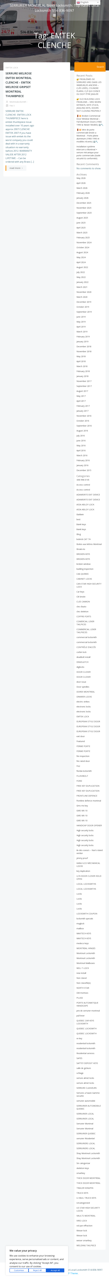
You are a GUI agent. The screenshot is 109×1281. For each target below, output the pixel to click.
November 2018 (83, 351)
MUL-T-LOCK (82, 968)
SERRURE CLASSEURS (86, 1088)
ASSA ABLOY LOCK (85, 504)
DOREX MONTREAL (85, 691)
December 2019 (83, 302)
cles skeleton (82, 611)
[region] (37, 1260)
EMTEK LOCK (12, 67)
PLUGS (79, 997)
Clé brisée (80, 596)
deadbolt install (83, 657)
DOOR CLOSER (83, 672)
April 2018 (81, 361)
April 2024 (81, 262)
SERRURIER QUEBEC (86, 1133)
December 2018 (83, 346)
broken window (83, 564)
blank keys (81, 524)
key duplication (83, 871)
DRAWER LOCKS (84, 696)
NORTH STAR (82, 988)
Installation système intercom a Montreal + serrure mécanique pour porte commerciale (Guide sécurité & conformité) (88, 152)
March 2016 (81, 455)
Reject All (37, 1270)
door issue (81, 681)
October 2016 (82, 420)
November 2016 (83, 415)
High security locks (85, 830)
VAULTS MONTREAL (86, 1215)
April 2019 (81, 326)
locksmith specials (84, 918)
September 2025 (84, 212)
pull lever (80, 1015)
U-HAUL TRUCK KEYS (86, 1198)
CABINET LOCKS (84, 578)
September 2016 (84, 425)
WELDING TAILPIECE (86, 1245)
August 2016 (82, 430)
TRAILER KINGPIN (84, 1188)
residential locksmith (85, 1043)
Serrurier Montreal (84, 1123)
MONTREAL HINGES (85, 948)
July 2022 (80, 272)
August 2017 (82, 391)
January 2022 (82, 282)
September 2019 (84, 311)
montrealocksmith (17, 101)
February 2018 (83, 371)
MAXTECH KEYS (83, 933)
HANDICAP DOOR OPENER (89, 825)
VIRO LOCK (81, 1220)
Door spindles (82, 686)
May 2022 (81, 277)
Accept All (55, 1270)
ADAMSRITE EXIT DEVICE (88, 494)
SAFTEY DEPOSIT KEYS (87, 1063)
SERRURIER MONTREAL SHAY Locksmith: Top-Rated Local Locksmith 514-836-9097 (54, 8)
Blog (78, 534)
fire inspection (82, 756)
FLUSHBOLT (82, 776)
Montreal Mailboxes (85, 963)
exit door (80, 736)
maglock (80, 923)
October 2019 (82, 306)
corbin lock (81, 652)
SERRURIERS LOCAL (85, 1143)
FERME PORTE (83, 746)
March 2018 (81, 366)
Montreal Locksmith (85, 953)
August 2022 (82, 267)
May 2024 (81, 257)
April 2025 (81, 227)
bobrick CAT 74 (83, 539)
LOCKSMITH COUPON (86, 913)
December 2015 (83, 470)
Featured (80, 741)
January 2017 (82, 411)
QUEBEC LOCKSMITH (86, 1028)
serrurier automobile (85, 1100)
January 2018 (82, 376)
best (78, 519)
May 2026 (81, 178)
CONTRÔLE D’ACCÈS (86, 647)
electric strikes (83, 701)
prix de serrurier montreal (88, 1010)
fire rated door (83, 761)
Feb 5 (12, 105)
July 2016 (80, 435)
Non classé (81, 978)
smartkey (80, 1173)
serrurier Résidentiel (85, 1138)
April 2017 (81, 401)
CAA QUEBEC (82, 574)
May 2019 (81, 321)
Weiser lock (81, 1230)
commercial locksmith (86, 637)
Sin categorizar (83, 1163)
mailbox (80, 928)
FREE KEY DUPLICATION (87, 785)
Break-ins (80, 549)
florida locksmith (84, 771)
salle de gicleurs (83, 1068)
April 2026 (81, 183)
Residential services (85, 1053)
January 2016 (82, 465)
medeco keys (82, 943)
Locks (79, 893)
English (84, 2)
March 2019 (81, 331)
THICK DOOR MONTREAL (88, 1178)
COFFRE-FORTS (83, 616)
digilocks (80, 667)
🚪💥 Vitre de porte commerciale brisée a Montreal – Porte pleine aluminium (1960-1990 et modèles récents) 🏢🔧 (87, 135)
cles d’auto (81, 606)
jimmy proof (82, 858)
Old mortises (82, 992)
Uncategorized (83, 1202)
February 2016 (83, 460)
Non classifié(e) (83, 983)
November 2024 (83, 242)
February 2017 (83, 406)
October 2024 (82, 247)
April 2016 (81, 450)
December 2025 (83, 202)
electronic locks (83, 706)
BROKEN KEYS (83, 554)
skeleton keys (82, 1168)
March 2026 (81, 188)
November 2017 (83, 381)
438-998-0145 (82, 479)
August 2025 (82, 217)
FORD (79, 781)
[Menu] (54, 15)
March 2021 (81, 287)
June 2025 (81, 222)
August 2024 (82, 252)
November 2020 (83, 292)
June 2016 (81, 440)
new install (81, 973)
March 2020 (81, 297)
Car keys (80, 591)
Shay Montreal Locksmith (88, 1153)
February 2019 (83, 336)
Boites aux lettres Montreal (89, 544)
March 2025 (81, 232)
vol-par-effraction (84, 1225)
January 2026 (82, 198)
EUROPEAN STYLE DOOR (88, 721)
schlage (79, 1073)
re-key (79, 1038)
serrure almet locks (85, 1078)
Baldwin (80, 514)
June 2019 (81, 316)
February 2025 (83, 237)
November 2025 (83, 207)
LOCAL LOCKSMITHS (86, 884)
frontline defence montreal (88, 800)
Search (100, 67)
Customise (19, 1270)
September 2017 (84, 386)
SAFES (79, 1058)
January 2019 (82, 341)
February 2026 (83, 193)
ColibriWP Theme (68, 1273)
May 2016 (81, 445)
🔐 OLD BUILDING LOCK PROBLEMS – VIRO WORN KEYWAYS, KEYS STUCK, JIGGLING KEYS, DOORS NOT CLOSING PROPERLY (88, 105)
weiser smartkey (84, 1240)
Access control (83, 484)
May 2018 (81, 356)
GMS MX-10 (81, 810)
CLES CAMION (83, 601)
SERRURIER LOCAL (85, 1113)
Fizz (78, 766)
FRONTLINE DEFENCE (86, 795)
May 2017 (81, 396)
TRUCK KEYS (82, 1193)
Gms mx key (82, 805)
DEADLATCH (82, 662)
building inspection (84, 569)
